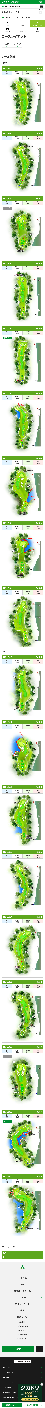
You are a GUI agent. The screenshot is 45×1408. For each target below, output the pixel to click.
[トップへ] (39, 1349)
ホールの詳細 (6, 44)
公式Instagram (22, 1326)
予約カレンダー (11, 1405)
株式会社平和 (22, 1334)
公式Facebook (22, 1330)
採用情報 (6, 1377)
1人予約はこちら (32, 1405)
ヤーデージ (17, 44)
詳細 (40, 2)
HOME (18, 1348)
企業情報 (6, 1367)
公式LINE (22, 1322)
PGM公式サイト (22, 1338)
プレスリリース (9, 1372)
